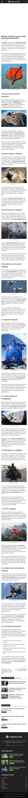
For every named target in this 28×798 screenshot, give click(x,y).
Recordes (11, 756)
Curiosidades (4, 691)
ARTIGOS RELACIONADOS (7, 678)
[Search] (26, 1)
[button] (2, 1)
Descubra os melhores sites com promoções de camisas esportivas (17, 689)
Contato (14, 794)
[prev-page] (2, 701)
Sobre (4, 794)
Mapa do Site (8, 794)
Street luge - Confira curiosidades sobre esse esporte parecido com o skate (6, 671)
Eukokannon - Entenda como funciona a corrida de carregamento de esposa (16, 696)
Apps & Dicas (4, 712)
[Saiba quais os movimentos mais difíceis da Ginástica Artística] (4, 683)
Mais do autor (18, 678)
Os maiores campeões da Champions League (21, 669)
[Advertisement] (14, 19)
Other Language (4, 719)
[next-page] (4, 701)
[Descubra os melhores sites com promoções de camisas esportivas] (4, 689)
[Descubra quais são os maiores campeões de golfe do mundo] (4, 755)
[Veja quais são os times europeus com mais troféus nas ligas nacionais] (4, 768)
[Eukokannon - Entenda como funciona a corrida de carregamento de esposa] (4, 696)
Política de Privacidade (21, 794)
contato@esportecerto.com (16, 745)
